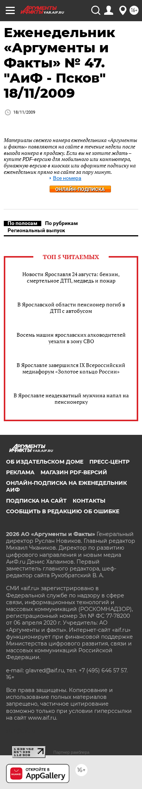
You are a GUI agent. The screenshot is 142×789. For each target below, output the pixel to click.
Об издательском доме (44, 461)
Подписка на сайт (36, 500)
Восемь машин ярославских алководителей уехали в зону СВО (71, 337)
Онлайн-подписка (80, 189)
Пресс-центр (109, 461)
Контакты (89, 500)
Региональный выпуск (36, 230)
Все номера (67, 178)
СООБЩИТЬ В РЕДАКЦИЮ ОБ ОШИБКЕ (62, 511)
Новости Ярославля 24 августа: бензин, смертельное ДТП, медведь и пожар (71, 277)
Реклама (20, 472)
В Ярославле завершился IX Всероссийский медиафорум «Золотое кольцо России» (71, 368)
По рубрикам (61, 223)
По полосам (22, 223)
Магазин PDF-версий (74, 472)
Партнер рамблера (71, 752)
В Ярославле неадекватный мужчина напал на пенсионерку (71, 398)
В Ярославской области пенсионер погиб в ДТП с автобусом (71, 307)
